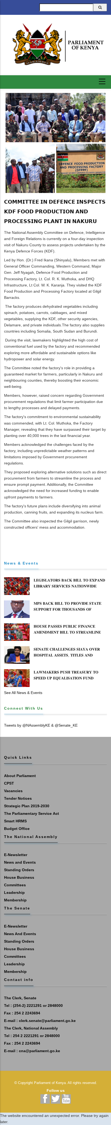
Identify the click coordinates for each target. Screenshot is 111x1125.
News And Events (20, 934)
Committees (15, 885)
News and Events (20, 862)
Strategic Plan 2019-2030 (26, 806)
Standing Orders (19, 870)
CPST (9, 783)
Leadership (14, 892)
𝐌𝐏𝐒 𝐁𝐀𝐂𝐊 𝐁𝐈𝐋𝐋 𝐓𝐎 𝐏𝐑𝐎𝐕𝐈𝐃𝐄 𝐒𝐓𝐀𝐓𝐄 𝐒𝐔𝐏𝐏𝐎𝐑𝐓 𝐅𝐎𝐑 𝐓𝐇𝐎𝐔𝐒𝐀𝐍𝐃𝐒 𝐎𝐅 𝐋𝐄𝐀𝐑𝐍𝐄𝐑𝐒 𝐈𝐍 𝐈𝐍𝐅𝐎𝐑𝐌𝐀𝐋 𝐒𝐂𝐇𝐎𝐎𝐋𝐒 (67, 609)
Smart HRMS (15, 821)
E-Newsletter (15, 855)
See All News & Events (23, 692)
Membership (15, 900)
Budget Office (17, 828)
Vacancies (13, 791)
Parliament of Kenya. (50, 1083)
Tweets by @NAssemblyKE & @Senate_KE (41, 725)
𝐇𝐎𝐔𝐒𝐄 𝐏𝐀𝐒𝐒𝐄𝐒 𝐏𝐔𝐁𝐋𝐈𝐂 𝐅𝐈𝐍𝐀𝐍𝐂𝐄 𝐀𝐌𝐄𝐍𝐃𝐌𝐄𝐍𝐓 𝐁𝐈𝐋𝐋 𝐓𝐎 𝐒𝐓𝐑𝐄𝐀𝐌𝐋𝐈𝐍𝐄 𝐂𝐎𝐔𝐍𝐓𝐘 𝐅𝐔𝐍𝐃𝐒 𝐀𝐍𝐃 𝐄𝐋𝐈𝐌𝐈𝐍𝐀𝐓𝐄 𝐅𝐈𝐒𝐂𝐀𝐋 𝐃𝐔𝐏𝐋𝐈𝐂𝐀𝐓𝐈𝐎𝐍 (67, 635)
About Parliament (20, 776)
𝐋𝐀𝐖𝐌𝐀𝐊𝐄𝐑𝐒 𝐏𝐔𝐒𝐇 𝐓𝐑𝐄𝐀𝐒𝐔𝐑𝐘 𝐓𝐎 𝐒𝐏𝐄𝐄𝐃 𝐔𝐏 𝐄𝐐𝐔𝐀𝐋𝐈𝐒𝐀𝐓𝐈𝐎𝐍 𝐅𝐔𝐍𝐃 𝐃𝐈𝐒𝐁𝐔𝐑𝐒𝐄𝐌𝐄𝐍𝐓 (66, 678)
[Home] (55, 44)
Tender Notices (18, 798)
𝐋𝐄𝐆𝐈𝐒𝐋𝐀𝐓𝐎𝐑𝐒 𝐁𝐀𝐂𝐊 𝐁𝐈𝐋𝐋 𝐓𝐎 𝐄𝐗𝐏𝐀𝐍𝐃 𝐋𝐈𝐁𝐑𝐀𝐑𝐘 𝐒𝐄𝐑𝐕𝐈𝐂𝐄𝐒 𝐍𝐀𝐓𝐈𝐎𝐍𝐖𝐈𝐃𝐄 (69, 583)
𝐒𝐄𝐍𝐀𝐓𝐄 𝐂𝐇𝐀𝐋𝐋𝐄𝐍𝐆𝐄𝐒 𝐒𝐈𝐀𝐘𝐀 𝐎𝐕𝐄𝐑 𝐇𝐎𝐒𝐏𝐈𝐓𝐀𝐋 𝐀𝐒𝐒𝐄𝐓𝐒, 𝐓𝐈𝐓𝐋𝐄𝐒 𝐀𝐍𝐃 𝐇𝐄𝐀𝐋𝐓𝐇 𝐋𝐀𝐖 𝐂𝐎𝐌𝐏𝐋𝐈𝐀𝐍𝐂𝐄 (67, 655)
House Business (19, 877)
